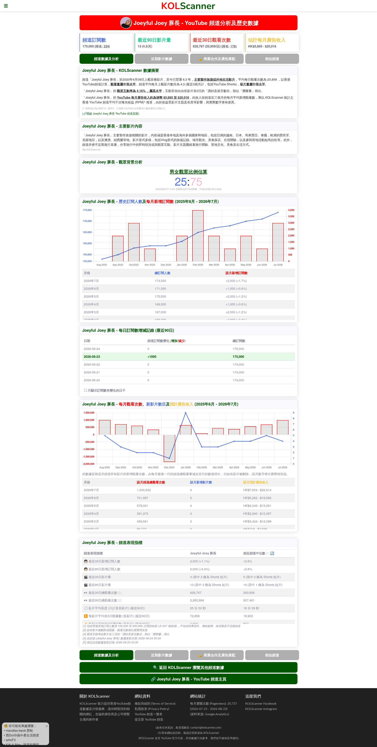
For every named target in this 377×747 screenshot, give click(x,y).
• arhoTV (10, 740)
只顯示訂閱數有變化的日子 (106, 390)
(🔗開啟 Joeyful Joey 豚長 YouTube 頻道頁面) (110, 113)
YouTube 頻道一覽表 (148, 714)
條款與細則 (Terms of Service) (155, 703)
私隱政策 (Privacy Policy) (152, 709)
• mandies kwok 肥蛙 (18, 730)
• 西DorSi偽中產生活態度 (21, 735)
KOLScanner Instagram (261, 709)
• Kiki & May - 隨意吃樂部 (21, 744)
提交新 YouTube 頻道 (149, 719)
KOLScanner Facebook (260, 703)
